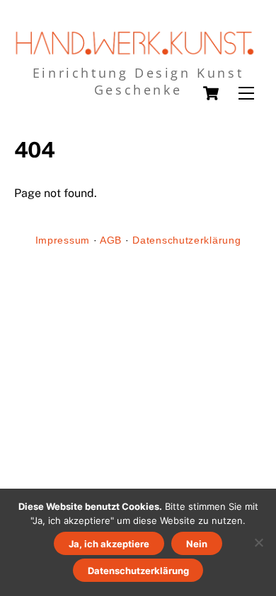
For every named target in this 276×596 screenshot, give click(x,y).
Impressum (62, 240)
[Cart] (211, 93)
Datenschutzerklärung (186, 240)
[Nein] (258, 542)
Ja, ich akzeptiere (109, 543)
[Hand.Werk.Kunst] (134, 50)
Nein (196, 543)
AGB (111, 240)
